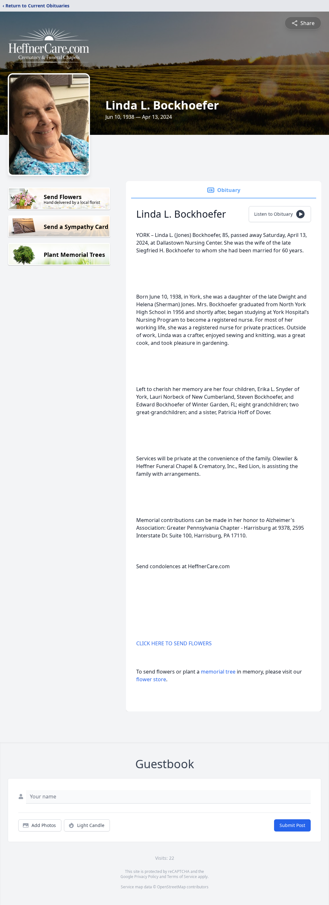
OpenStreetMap (171, 887)
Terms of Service (182, 876)
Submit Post (292, 825)
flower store (151, 679)
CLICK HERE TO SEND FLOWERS (174, 643)
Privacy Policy (146, 876)
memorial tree (218, 671)
